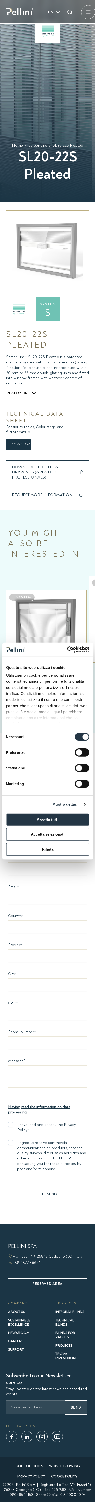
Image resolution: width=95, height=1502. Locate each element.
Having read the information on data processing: (39, 1109)
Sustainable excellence (19, 1322)
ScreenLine (37, 145)
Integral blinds (69, 1312)
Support (16, 1349)
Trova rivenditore (66, 1356)
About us (16, 1312)
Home (17, 145)
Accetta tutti (47, 819)
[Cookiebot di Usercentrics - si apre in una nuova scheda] (67, 649)
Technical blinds (64, 1322)
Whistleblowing (64, 1466)
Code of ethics (29, 1466)
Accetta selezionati (47, 834)
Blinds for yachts (65, 1335)
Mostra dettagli (66, 804)
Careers (15, 1341)
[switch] (82, 752)
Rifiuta (47, 849)
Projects (63, 1345)
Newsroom (18, 1333)
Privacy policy (31, 1476)
